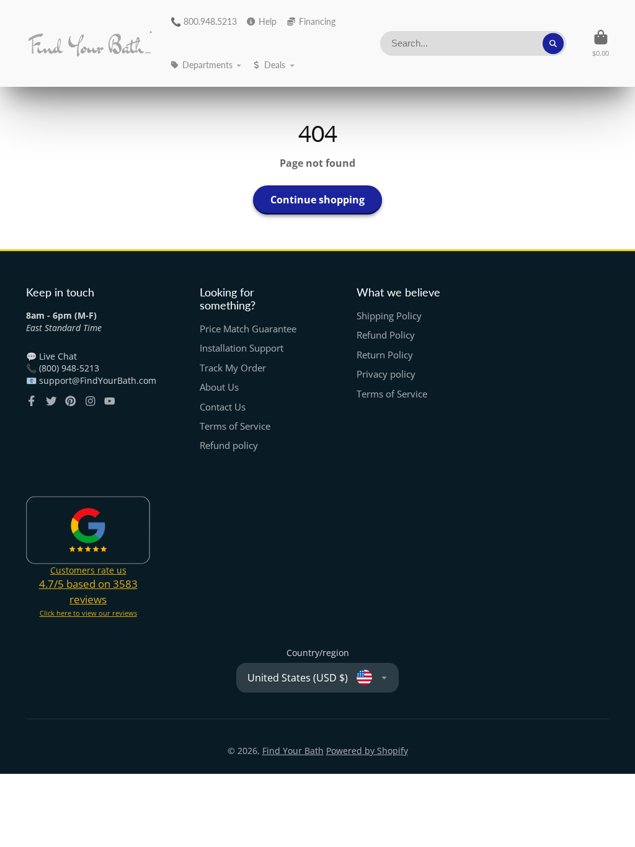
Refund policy (229, 445)
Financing (317, 21)
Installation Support (241, 348)
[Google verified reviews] (88, 530)
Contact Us (223, 407)
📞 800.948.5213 (204, 21)
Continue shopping (317, 199)
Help (268, 21)
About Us (219, 387)
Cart (600, 43)
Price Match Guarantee (248, 328)
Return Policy (385, 354)
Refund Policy (386, 335)
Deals (274, 65)
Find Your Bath (293, 750)
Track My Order (233, 368)
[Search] (553, 43)
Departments (207, 65)
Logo (89, 43)
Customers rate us (88, 570)
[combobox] (473, 43)
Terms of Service (235, 426)
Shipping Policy (389, 315)
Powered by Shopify (367, 750)
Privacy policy (386, 374)
